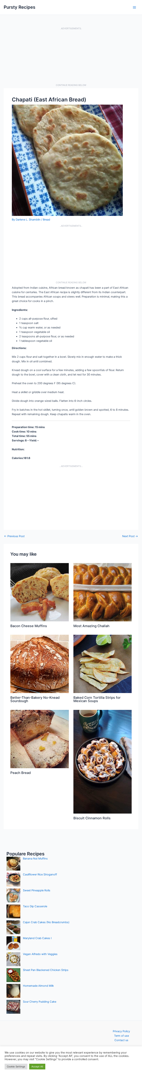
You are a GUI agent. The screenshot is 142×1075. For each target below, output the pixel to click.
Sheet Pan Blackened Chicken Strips (45, 970)
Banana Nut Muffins (35, 858)
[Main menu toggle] (134, 7)
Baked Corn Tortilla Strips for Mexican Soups (97, 699)
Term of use (121, 1035)
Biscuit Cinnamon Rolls (92, 818)
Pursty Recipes (19, 7)
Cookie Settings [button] (16, 1066)
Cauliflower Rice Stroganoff (40, 874)
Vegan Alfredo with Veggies (40, 954)
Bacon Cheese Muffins (28, 626)
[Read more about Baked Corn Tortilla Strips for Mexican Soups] (102, 663)
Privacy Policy (121, 1031)
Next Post (130, 536)
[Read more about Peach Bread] (39, 739)
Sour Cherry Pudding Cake (39, 1001)
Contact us (121, 1040)
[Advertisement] (71, 57)
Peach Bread (20, 773)
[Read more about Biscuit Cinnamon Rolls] (102, 761)
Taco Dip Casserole (35, 906)
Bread (46, 219)
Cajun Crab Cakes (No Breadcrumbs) (46, 922)
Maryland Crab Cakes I (37, 938)
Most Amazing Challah (91, 626)
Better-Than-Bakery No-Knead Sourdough (35, 699)
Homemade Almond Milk (38, 985)
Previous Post (14, 536)
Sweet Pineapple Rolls (36, 890)
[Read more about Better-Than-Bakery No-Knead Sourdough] (39, 663)
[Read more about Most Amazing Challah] (102, 592)
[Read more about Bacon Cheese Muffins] (39, 592)
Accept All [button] (37, 1066)
